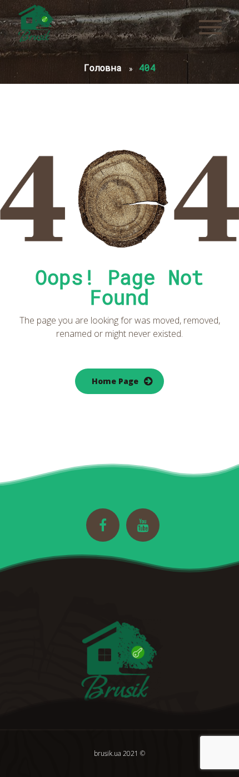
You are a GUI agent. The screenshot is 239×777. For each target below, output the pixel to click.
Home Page (115, 381)
